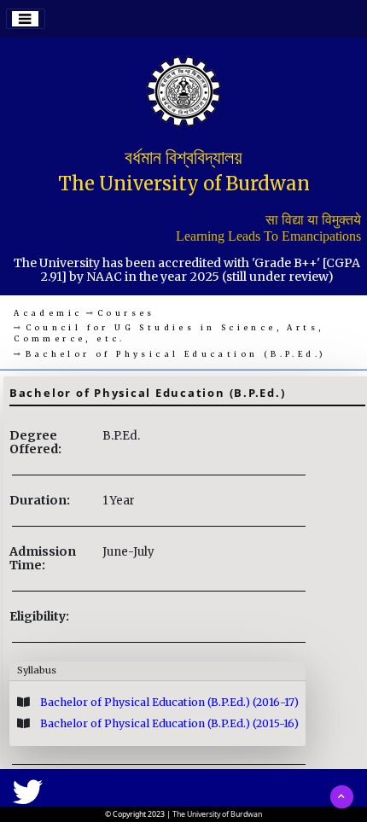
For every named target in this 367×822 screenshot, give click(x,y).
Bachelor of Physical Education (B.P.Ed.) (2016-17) (168, 702)
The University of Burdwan (217, 814)
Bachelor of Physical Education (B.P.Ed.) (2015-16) (168, 723)
